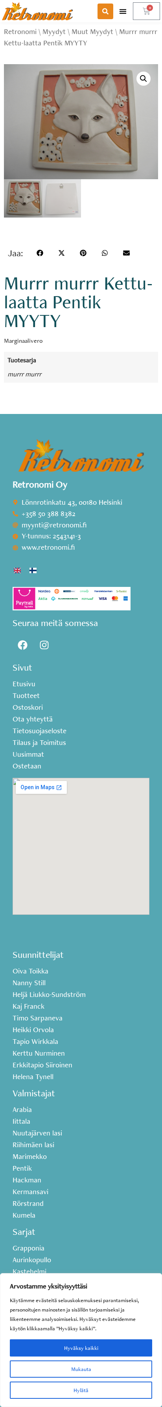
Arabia (22, 1110)
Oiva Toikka (30, 971)
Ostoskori (28, 707)
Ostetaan (27, 766)
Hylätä (81, 1390)
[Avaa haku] (105, 11)
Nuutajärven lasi (37, 1133)
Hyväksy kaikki (81, 1347)
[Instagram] (44, 645)
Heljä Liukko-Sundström (49, 995)
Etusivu (24, 684)
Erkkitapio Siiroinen (42, 1065)
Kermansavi (30, 1192)
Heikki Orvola (33, 1030)
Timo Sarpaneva (38, 1018)
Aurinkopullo (32, 1260)
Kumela (24, 1215)
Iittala (21, 1121)
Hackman (27, 1180)
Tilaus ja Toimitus (39, 743)
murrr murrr (24, 373)
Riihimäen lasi (33, 1145)
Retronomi (20, 31)
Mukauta (81, 1369)
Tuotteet (26, 696)
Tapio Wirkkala (35, 1041)
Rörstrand (28, 1203)
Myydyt (54, 31)
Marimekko (30, 1157)
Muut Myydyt (92, 31)
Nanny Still (29, 983)
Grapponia (28, 1248)
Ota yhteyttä (33, 719)
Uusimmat (28, 754)
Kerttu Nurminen (39, 1053)
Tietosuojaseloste (39, 731)
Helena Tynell (33, 1077)
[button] (123, 11)
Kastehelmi (29, 1272)
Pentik (22, 1168)
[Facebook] (22, 645)
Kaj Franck (28, 1006)
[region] (81, 1340)
